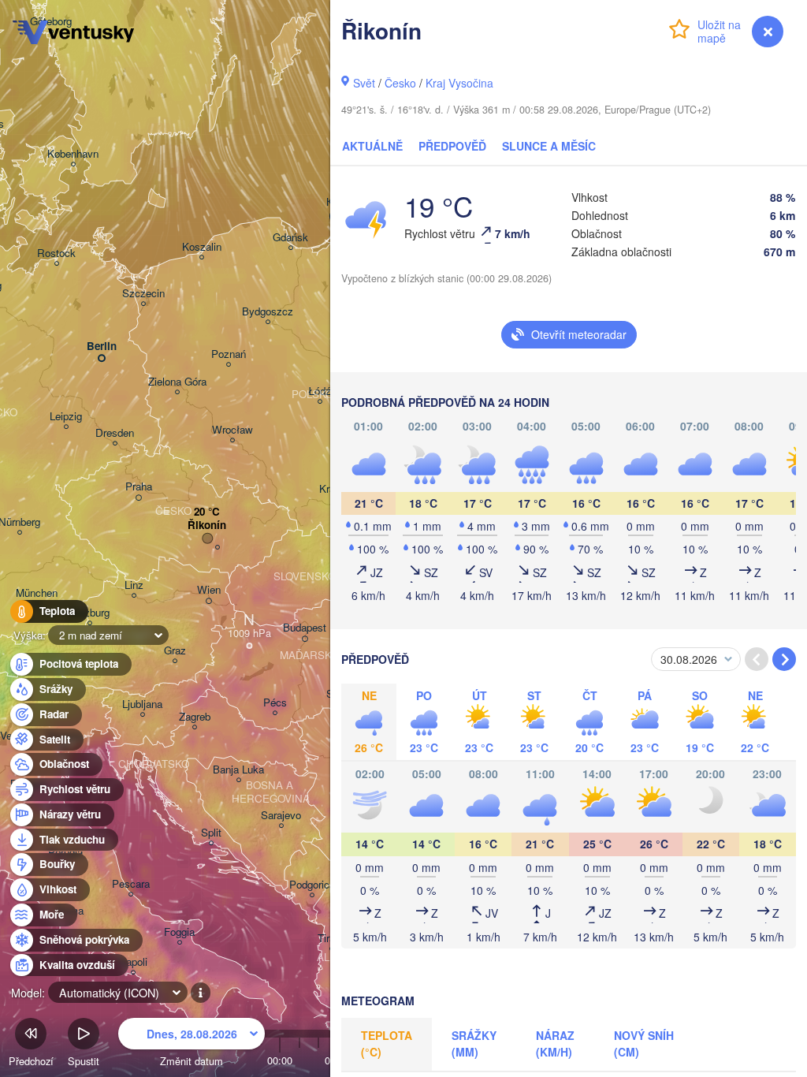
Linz (134, 585)
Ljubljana (142, 704)
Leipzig (66, 416)
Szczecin (143, 293)
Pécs (275, 703)
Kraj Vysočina (459, 83)
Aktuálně (372, 146)
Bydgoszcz (267, 312)
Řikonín (207, 525)
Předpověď (452, 146)
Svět (364, 83)
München (37, 593)
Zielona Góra (177, 382)
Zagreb (194, 717)
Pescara (131, 884)
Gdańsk (290, 237)
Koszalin (201, 247)
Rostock (56, 253)
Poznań (228, 354)
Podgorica (312, 885)
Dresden (114, 433)
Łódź (319, 391)
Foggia (179, 932)
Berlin (102, 346)
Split (211, 833)
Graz (175, 651)
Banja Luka (238, 770)
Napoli (132, 962)
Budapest (304, 628)
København (73, 154)
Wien (209, 590)
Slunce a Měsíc (549, 146)
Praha (138, 487)
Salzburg (89, 613)
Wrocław (232, 430)
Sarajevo (281, 815)
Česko (400, 83)
